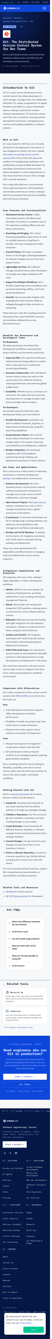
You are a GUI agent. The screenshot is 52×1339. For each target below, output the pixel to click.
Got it (33, 1329)
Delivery (35, 2)
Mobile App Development (32, 1174)
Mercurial (28, 695)
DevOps (6, 478)
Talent (45, 2)
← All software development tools (18, 1027)
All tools (25, 1084)
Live (6, 1111)
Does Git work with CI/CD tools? (22, 947)
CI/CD (24, 453)
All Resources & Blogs (34, 1242)
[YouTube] (16, 1153)
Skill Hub (31, 1230)
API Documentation (18, 896)
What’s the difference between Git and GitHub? (24, 923)
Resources (7, 18)
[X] (10, 1153)
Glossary (30, 1236)
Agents (26, 2)
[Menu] (44, 8)
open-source (40, 502)
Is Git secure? (17, 965)
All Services (32, 1198)
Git (4, 143)
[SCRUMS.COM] (11, 1121)
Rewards (6, 1280)
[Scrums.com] (12, 8)
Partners (7, 1286)
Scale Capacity (10, 1218)
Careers (6, 1274)
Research (18, 18)
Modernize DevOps (11, 1230)
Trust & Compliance (12, 1298)
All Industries (10, 1242)
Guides (29, 1218)
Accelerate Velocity (13, 1212)
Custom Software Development (34, 1168)
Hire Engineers (34, 1192)
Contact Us (8, 1263)
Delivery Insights (12, 1224)
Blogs (29, 1212)
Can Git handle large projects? (24, 938)
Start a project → (25, 1076)
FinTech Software (11, 1236)
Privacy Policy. (26, 1323)
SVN (17, 695)
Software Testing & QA (36, 1186)
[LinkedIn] (5, 1153)
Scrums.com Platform (13, 1168)
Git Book (10, 891)
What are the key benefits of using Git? (23, 957)
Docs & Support (10, 1292)
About (5, 1257)
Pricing (6, 1198)
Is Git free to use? (18, 931)
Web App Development (36, 1180)
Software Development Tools (15, 21)
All (18, 2)
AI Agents (7, 1174)
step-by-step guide (20, 794)
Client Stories (10, 1268)
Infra (5, 1192)
